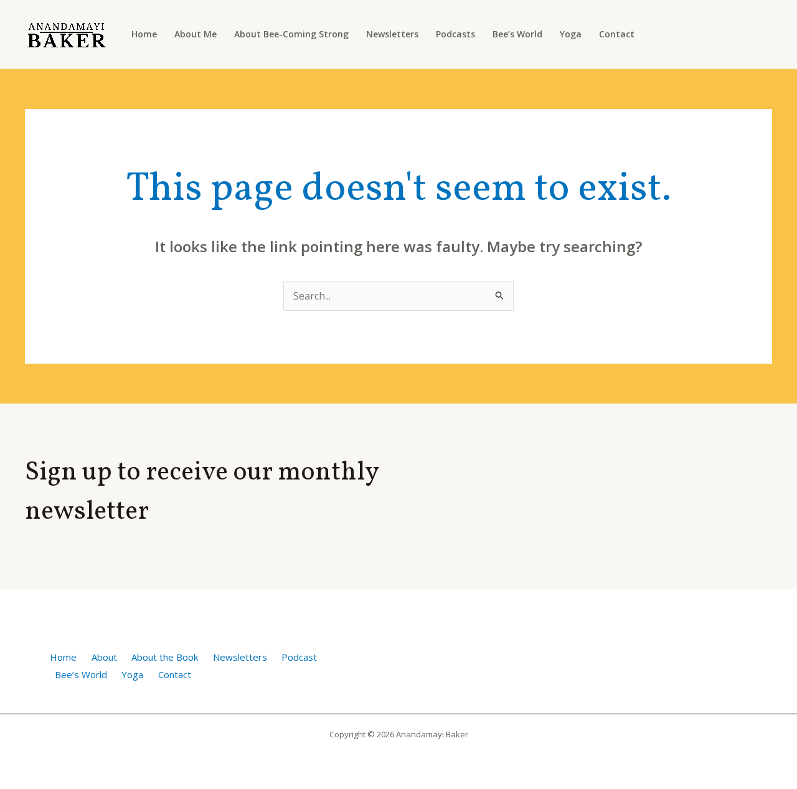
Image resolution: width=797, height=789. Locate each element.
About (104, 657)
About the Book (164, 657)
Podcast (299, 657)
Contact (616, 34)
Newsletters (392, 34)
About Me (195, 34)
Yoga (571, 34)
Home (144, 34)
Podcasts (455, 34)
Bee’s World (517, 34)
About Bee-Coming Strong (291, 34)
